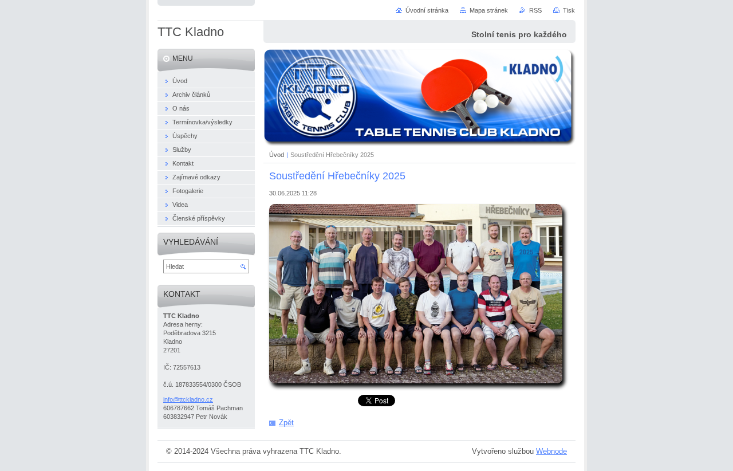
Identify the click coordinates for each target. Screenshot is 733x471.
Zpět (286, 422)
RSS (535, 10)
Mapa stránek (489, 10)
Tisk (569, 10)
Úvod (276, 154)
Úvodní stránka (426, 10)
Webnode (551, 451)
